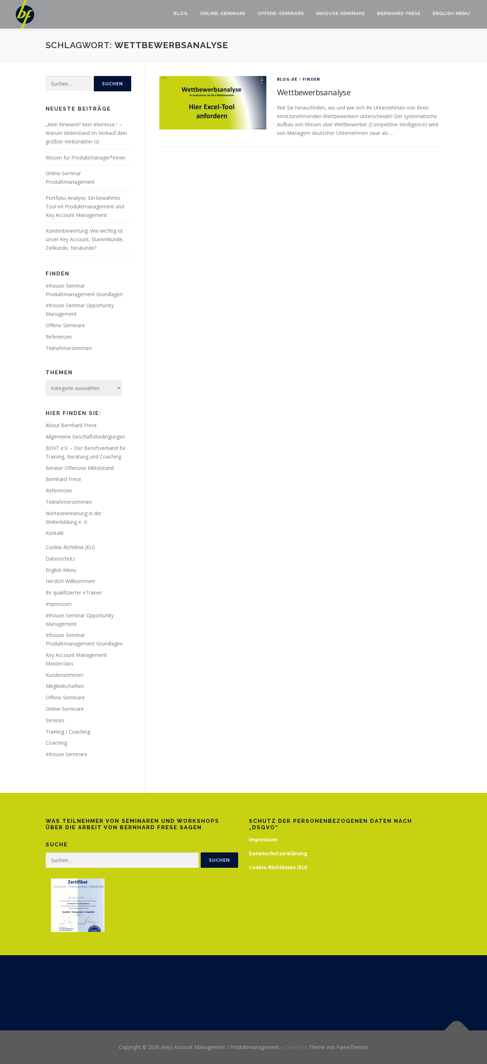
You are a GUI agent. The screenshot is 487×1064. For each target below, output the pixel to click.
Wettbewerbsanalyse (313, 92)
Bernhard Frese (399, 13)
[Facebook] (235, 993)
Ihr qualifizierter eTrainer (74, 592)
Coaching (56, 742)
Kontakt (55, 533)
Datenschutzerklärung (278, 853)
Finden (311, 79)
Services (55, 720)
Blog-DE (287, 79)
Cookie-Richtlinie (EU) (70, 547)
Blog (181, 13)
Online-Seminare (223, 13)
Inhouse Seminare (340, 13)
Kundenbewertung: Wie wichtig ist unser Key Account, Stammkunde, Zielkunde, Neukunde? (85, 239)
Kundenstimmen (64, 675)
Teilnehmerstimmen (69, 348)
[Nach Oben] (457, 1030)
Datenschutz (60, 558)
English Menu (451, 13)
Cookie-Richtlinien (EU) (278, 867)
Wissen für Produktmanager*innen (85, 157)
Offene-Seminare (281, 13)
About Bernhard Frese (71, 425)
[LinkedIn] (252, 993)
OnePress (296, 1047)
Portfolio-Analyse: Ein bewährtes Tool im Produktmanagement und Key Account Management (85, 206)
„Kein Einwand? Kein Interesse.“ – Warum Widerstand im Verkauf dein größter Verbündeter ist (86, 133)
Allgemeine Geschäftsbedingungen (85, 436)
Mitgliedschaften (65, 686)
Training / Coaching (68, 731)
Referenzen (59, 336)
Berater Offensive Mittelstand (80, 468)
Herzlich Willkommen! (70, 581)
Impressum (59, 604)
